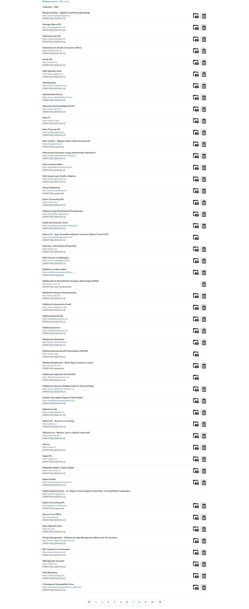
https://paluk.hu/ (49, 249)
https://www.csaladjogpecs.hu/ (56, 260)
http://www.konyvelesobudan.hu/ (57, 482)
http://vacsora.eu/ (50, 517)
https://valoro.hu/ (50, 202)
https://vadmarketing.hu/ (53, 575)
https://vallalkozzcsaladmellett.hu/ (57, 272)
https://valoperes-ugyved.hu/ (55, 214)
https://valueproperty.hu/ (53, 132)
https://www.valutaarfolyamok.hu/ (57, 97)
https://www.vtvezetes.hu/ (53, 552)
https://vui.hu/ (48, 529)
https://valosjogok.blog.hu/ (54, 179)
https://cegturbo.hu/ (51, 365)
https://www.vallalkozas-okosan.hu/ (58, 389)
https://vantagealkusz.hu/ (53, 27)
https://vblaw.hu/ (49, 564)
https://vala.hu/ (49, 447)
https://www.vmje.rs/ (51, 470)
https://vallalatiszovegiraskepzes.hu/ (58, 400)
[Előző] (89, 602)
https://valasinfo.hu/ (51, 435)
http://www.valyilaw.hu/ (52, 74)
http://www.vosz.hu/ (51, 284)
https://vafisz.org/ (50, 354)
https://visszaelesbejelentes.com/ (57, 237)
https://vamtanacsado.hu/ (53, 39)
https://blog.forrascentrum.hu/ (55, 377)
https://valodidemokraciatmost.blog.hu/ (60, 225)
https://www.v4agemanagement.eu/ (58, 540)
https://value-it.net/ (50, 120)
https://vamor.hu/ (50, 62)
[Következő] (160, 602)
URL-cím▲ (64, 1)
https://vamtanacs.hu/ (52, 50)
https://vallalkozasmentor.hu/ (55, 330)
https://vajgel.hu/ (49, 459)
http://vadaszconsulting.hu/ (54, 505)
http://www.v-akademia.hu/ (54, 342)
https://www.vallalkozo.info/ (54, 307)
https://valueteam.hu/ (52, 109)
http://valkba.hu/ (49, 424)
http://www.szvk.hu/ (51, 295)
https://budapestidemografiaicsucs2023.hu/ (62, 587)
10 (152, 602)
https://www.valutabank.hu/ (54, 85)
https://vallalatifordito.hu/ (53, 412)
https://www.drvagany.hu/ (53, 494)
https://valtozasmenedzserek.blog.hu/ (59, 155)
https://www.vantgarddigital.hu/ (56, 15)
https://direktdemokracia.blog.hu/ (57, 167)
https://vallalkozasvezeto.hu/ (55, 319)
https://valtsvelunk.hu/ (52, 144)
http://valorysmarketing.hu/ (54, 190)
